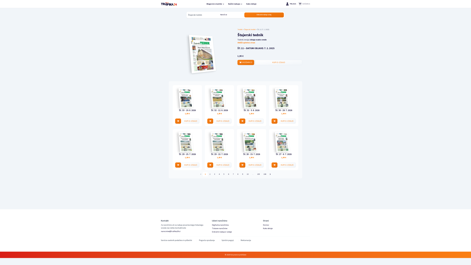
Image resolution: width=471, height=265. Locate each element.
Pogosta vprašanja (207, 240)
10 (248, 174)
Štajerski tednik (250, 29)
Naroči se (223, 14)
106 (265, 174)
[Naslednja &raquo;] (270, 174)
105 (258, 174)
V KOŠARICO (246, 62)
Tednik (239, 29)
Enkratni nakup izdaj (264, 14)
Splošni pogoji (228, 240)
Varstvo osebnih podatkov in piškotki (176, 240)
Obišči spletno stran (246, 42)
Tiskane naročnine (219, 228)
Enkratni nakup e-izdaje (222, 232)
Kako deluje (251, 4)
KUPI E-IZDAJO (278, 62)
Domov (266, 225)
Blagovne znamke (214, 4)
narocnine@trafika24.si (170, 231)
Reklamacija (246, 240)
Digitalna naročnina (220, 225)
